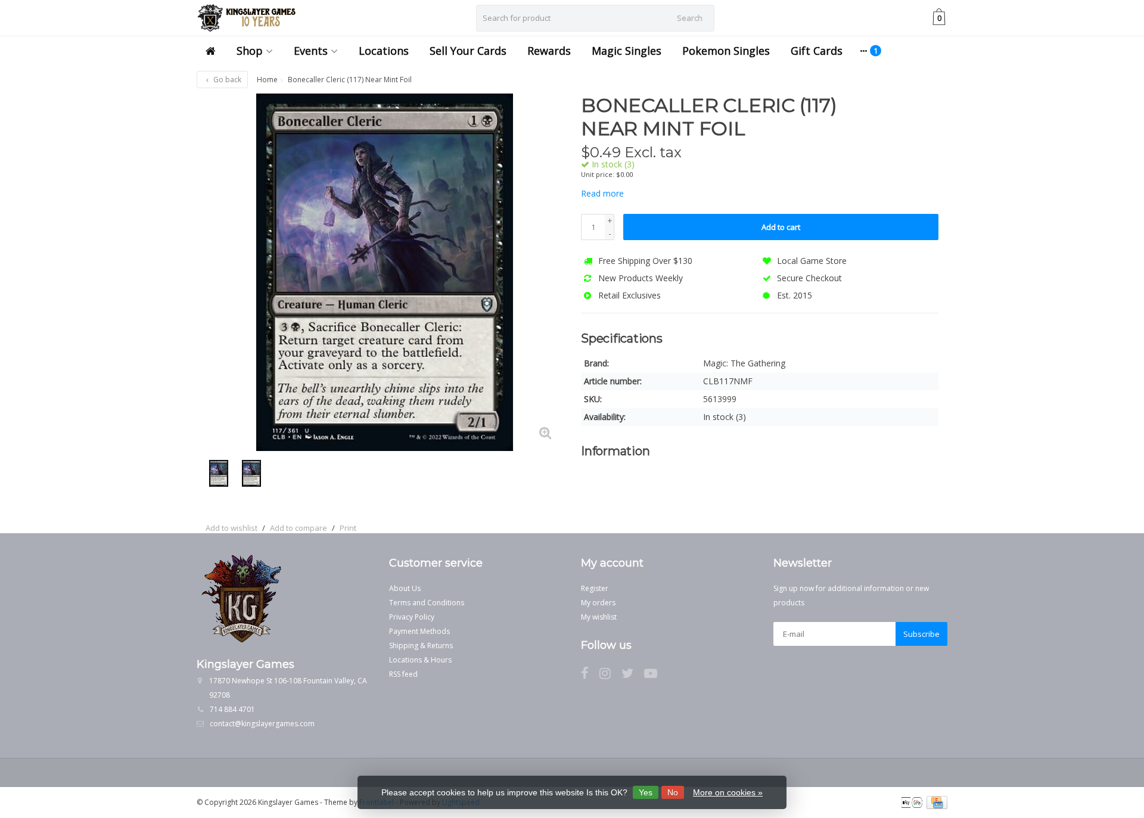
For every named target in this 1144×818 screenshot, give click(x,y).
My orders (598, 603)
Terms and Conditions (426, 603)
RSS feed (403, 674)
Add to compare (298, 527)
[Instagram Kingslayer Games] (610, 675)
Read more (602, 193)
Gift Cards (817, 50)
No (672, 792)
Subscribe (921, 634)
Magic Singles (626, 50)
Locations (384, 50)
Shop (250, 50)
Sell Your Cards (468, 50)
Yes (645, 792)
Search (689, 18)
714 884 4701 (232, 709)
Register (594, 588)
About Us (405, 588)
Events (311, 50)
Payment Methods (419, 631)
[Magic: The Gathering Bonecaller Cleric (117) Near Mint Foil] (384, 272)
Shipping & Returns (421, 645)
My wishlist (599, 617)
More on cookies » (728, 792)
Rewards (549, 50)
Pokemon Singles (726, 50)
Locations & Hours (420, 660)
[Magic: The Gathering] (916, 111)
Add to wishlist (231, 527)
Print (348, 527)
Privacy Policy (411, 617)
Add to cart (780, 227)
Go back (226, 79)
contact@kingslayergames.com (262, 724)
